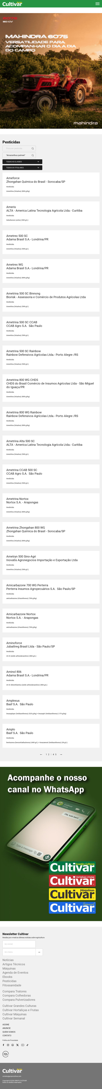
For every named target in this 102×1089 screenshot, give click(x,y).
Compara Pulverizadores (18, 999)
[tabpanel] (51, 71)
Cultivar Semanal (13, 1018)
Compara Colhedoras (16, 995)
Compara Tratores (14, 991)
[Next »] (61, 754)
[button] (98, 3)
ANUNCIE (6, 1028)
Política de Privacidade (10, 1040)
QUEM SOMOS (8, 1032)
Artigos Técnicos (13, 964)
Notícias (8, 960)
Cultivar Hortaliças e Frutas (20, 1010)
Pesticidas (9, 981)
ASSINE (5, 1024)
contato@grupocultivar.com (11, 1076)
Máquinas (9, 968)
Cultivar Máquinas (14, 1014)
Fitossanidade (11, 985)
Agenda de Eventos (15, 972)
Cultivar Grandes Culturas (19, 1006)
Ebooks (7, 977)
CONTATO (6, 1035)
